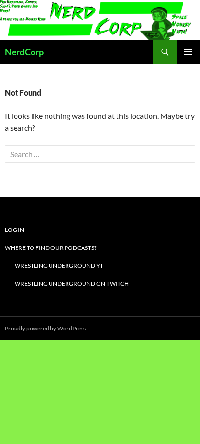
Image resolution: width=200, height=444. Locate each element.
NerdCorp (24, 52)
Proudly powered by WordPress (45, 328)
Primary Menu (188, 52)
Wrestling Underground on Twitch (72, 283)
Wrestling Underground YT (59, 265)
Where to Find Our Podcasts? (51, 247)
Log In (14, 229)
